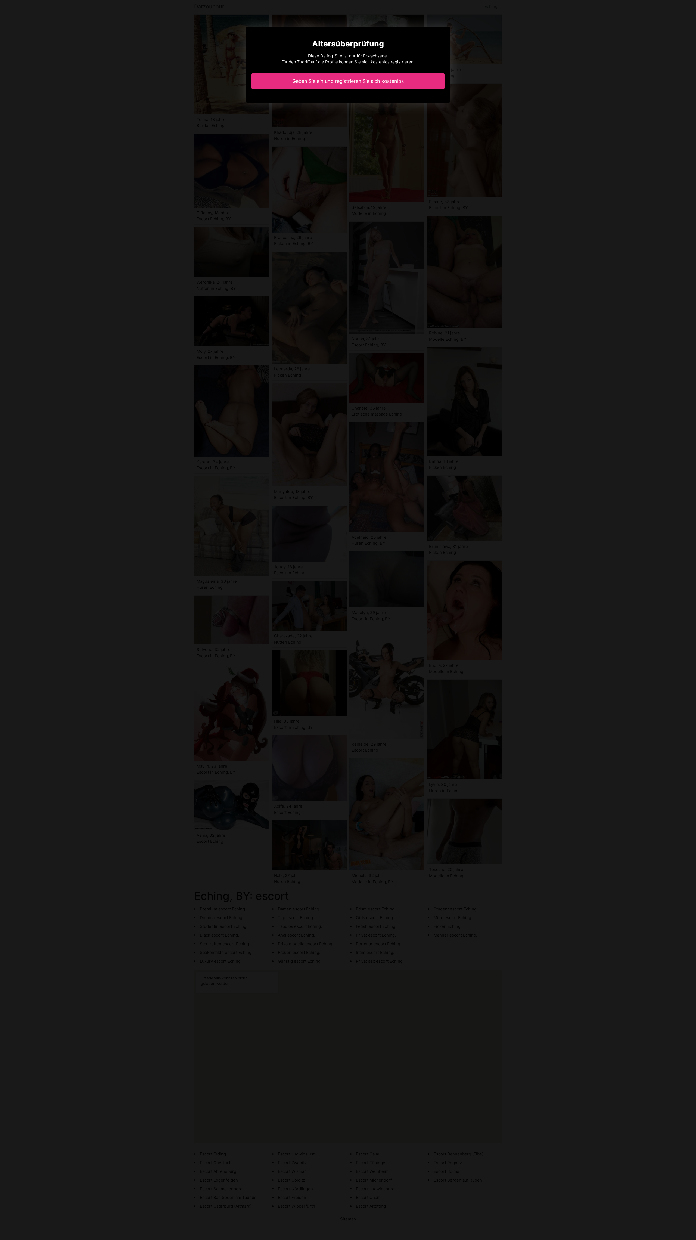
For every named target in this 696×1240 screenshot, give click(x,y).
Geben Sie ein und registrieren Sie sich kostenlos (348, 81)
